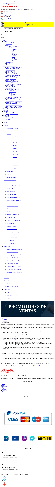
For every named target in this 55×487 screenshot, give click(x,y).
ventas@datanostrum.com (9, 3)
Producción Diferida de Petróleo (13, 105)
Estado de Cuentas (10, 76)
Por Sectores (12, 48)
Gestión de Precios (10, 70)
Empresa (5, 41)
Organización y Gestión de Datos (13, 97)
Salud (13, 57)
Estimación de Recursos (11, 103)
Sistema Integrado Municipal (12, 89)
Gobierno (14, 51)
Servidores (5, 110)
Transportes (14, 59)
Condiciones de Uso (10, 64)
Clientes (8, 45)
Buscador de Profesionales (12, 81)
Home (4, 319)
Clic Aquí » (29, 25)
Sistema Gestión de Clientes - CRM (14, 67)
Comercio (14, 50)
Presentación (9, 44)
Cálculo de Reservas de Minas (13, 102)
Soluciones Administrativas (9, 66)
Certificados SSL (10, 112)
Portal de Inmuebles (10, 72)
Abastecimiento (12, 92)
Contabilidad (12, 94)
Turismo (14, 60)
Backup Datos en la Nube (12, 114)
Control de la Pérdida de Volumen (14, 106)
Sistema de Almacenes (11, 88)
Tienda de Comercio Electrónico (13, 84)
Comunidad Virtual (10, 83)
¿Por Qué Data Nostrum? (12, 42)
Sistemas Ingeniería (7, 95)
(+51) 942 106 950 (7, 18)
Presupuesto (12, 90)
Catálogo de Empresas (11, 79)
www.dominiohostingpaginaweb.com (20, 339)
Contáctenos (6, 115)
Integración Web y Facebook (12, 68)
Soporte (8, 119)
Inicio (4, 40)
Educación (14, 49)
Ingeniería (4, 388)
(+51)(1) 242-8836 (8, 15)
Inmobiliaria (14, 54)
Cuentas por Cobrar (10, 80)
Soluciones (4, 386)
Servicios (14, 58)
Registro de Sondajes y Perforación (14, 101)
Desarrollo (4, 389)
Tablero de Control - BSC (12, 98)
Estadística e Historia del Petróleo (13, 107)
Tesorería (11, 93)
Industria (14, 53)
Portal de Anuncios (10, 71)
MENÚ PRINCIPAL (9, 28)
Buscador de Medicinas (11, 86)
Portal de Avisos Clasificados (12, 73)
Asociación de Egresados (12, 77)
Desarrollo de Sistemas (8, 108)
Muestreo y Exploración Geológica (14, 99)
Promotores (8, 63)
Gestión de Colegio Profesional (13, 75)
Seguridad (5, 111)
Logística (14, 55)
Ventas (7, 116)
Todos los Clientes (13, 46)
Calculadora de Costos (11, 118)
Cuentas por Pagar (10, 85)
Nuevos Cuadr (9, 62)
